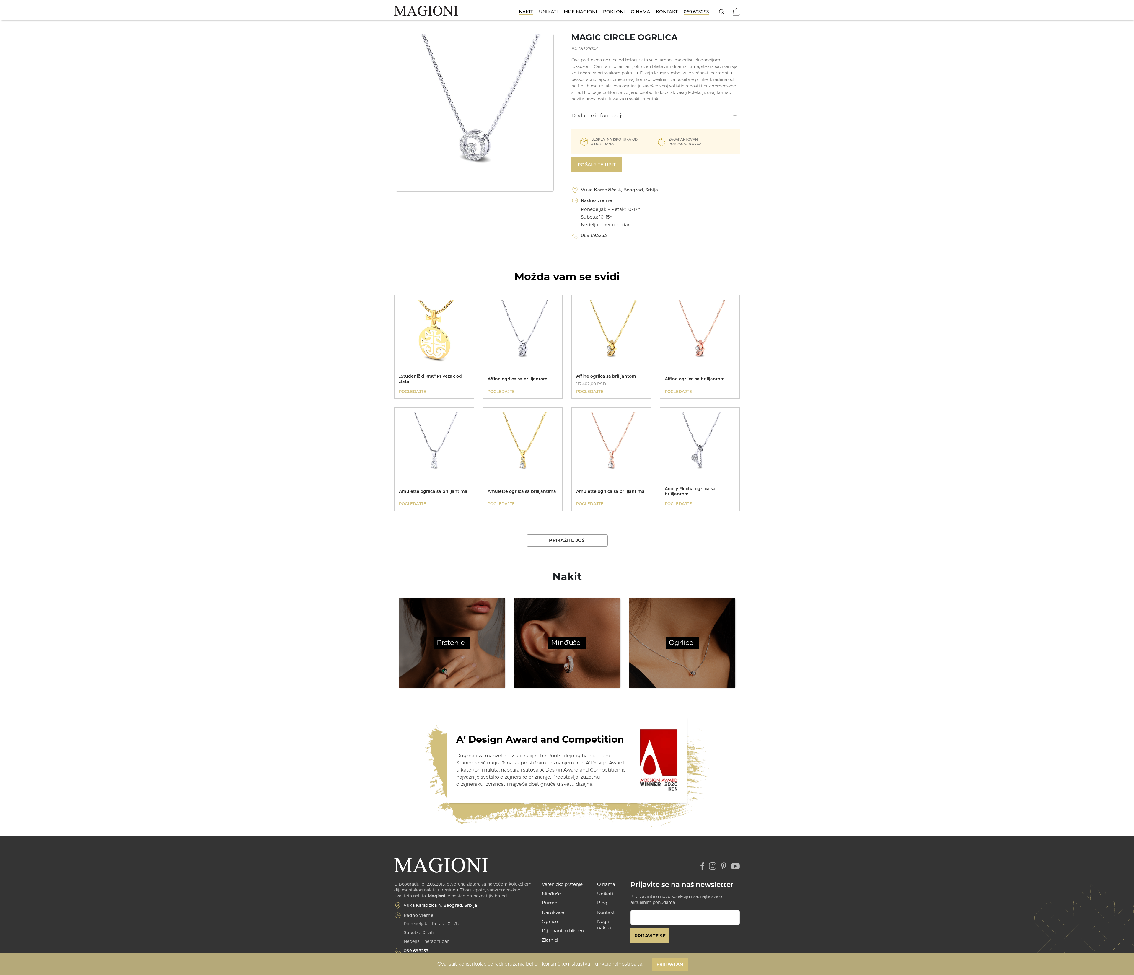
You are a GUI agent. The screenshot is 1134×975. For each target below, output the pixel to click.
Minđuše (566, 642)
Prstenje (451, 642)
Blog (602, 903)
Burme (549, 903)
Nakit (526, 11)
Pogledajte (412, 391)
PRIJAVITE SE (650, 936)
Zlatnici (550, 940)
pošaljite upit (597, 164)
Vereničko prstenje (562, 884)
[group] (475, 113)
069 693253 (696, 11)
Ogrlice (681, 642)
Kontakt (667, 11)
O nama (640, 11)
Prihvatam (669, 964)
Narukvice (553, 912)
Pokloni (614, 11)
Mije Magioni (580, 11)
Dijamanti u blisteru (564, 930)
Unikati (548, 11)
